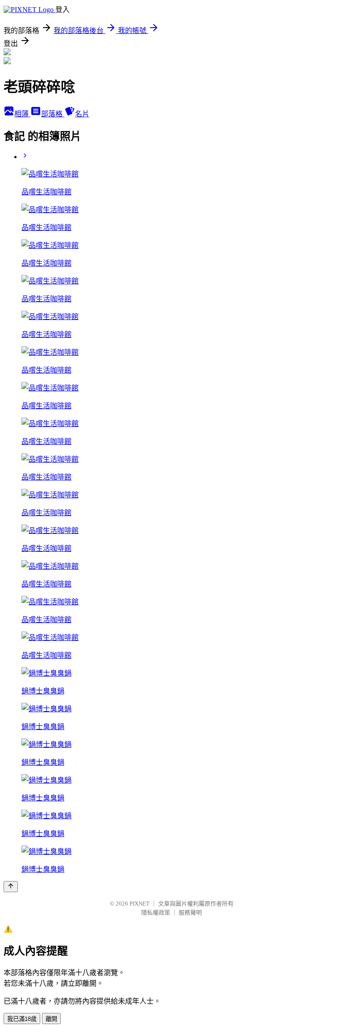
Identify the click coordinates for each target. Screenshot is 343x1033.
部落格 (52, 114)
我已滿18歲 (22, 1019)
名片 (82, 114)
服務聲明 (190, 912)
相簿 (22, 114)
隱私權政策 (155, 912)
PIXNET (140, 903)
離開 (51, 1019)
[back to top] (11, 886)
